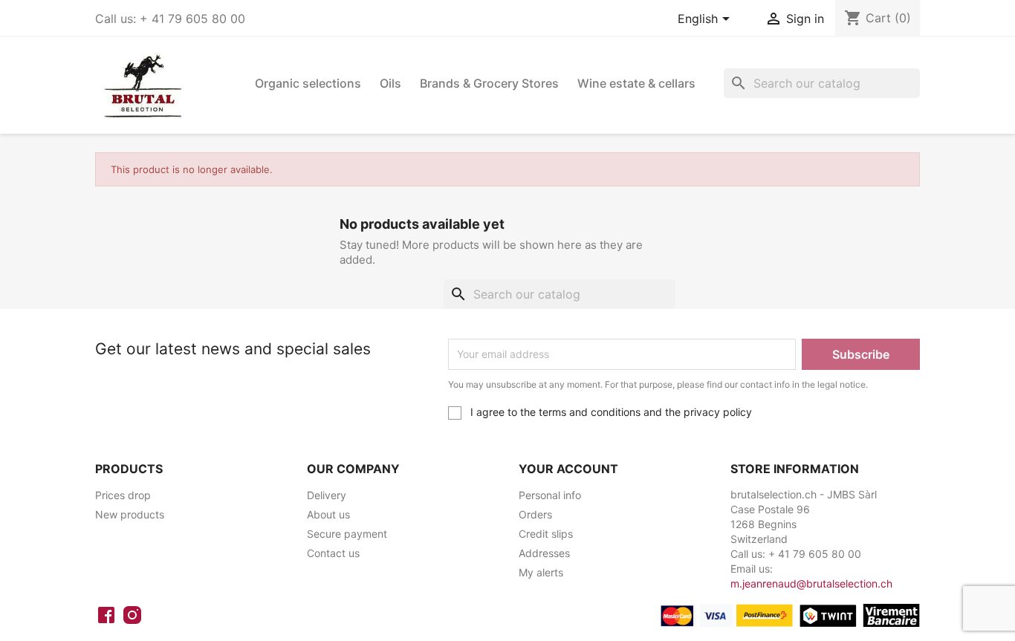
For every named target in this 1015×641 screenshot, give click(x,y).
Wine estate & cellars (636, 83)
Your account (568, 468)
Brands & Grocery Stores (489, 83)
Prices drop (123, 495)
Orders (535, 514)
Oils (390, 83)
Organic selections (308, 83)
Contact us (333, 553)
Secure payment (347, 533)
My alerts (541, 572)
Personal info (550, 495)
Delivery (326, 495)
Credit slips (546, 533)
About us (328, 514)
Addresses (544, 553)
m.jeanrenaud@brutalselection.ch (811, 583)
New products (129, 514)
